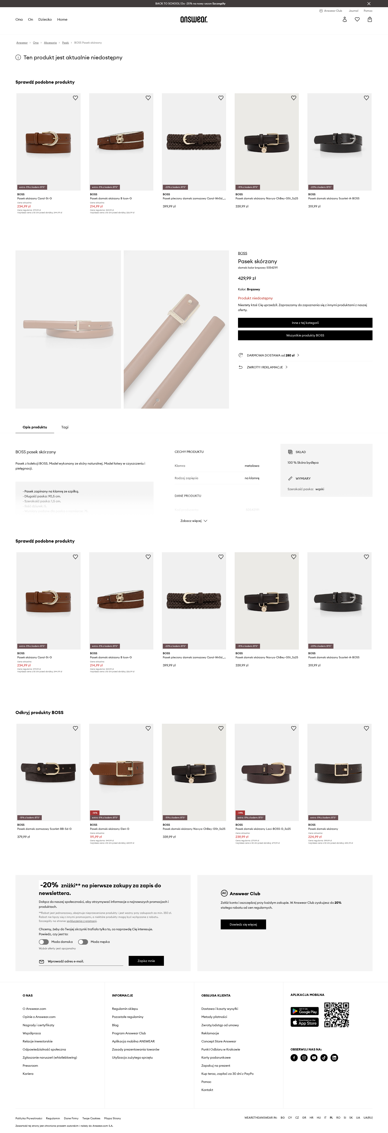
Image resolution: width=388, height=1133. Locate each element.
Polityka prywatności (28, 1118)
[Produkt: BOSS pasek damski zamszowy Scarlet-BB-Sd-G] (48, 772)
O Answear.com (34, 1009)
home (62, 19)
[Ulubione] (357, 19)
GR (304, 1117)
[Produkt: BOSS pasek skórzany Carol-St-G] (48, 142)
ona (19, 19)
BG (283, 1117)
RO (338, 1117)
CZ (297, 1117)
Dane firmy (71, 1118)
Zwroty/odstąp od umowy (220, 1025)
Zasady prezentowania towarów (135, 1049)
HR (311, 1117)
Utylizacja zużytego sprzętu (132, 1057)
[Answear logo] (194, 19)
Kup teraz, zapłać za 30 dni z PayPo (227, 1074)
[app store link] (305, 1021)
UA (358, 1117)
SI (345, 1117)
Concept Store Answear (218, 1041)
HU (319, 1117)
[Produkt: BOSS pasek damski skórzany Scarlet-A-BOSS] (339, 142)
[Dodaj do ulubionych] (75, 97)
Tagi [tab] (64, 427)
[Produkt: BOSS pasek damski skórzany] (339, 772)
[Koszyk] (370, 19)
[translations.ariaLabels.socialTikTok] (324, 1058)
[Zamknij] (369, 3)
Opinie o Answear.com (39, 1017)
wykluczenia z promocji (82, 921)
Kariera (28, 1074)
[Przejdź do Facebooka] (294, 1058)
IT (325, 1117)
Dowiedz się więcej (243, 924)
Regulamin (53, 1118)
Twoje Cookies (91, 1118)
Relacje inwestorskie (38, 1041)
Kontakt (207, 1090)
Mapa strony (112, 1118)
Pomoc (206, 1082)
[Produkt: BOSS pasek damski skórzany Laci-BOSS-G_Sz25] (267, 772)
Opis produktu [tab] (35, 427)
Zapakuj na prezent (215, 1066)
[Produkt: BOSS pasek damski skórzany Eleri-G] (121, 772)
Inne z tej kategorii (305, 323)
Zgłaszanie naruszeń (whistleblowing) (50, 1057)
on (30, 19)
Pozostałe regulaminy (127, 1017)
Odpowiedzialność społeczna (44, 1049)
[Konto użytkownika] (344, 19)
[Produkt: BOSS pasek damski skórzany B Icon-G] (121, 142)
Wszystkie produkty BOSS (305, 335)
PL (331, 1117)
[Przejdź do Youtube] (313, 1058)
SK (351, 1117)
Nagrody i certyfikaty (38, 1025)
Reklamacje (210, 1033)
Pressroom (30, 1066)
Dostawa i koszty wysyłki (219, 1009)
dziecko (45, 19)
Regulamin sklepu (125, 1009)
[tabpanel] (194, 479)
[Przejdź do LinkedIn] (334, 1058)
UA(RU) (368, 1117)
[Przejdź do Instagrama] (304, 1058)
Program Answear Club (129, 1033)
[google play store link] (305, 1011)
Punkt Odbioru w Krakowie (220, 1049)
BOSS (242, 253)
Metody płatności (214, 1017)
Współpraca (32, 1033)
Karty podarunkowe (216, 1057)
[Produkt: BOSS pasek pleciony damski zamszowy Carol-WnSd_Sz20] (194, 142)
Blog (115, 1025)
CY (290, 1117)
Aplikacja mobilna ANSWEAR (133, 1041)
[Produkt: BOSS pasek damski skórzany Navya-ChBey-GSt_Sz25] (267, 142)
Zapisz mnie (146, 961)
